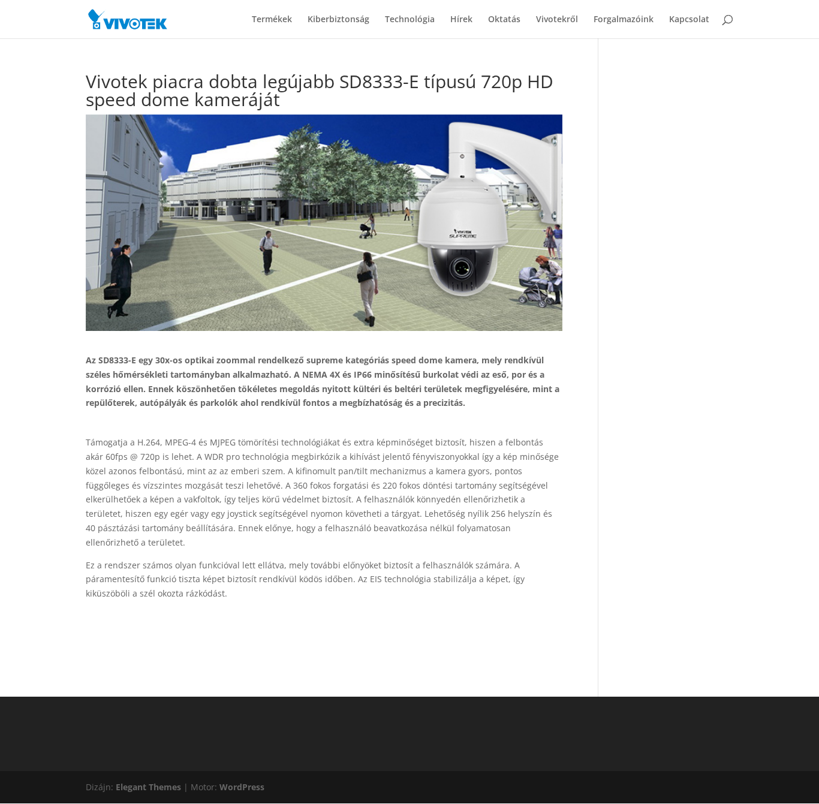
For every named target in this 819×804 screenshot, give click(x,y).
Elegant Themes (148, 787)
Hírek (461, 20)
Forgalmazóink (624, 20)
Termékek (272, 20)
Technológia (410, 20)
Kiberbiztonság (338, 20)
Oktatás (504, 20)
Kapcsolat (689, 20)
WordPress (241, 787)
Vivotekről (557, 20)
